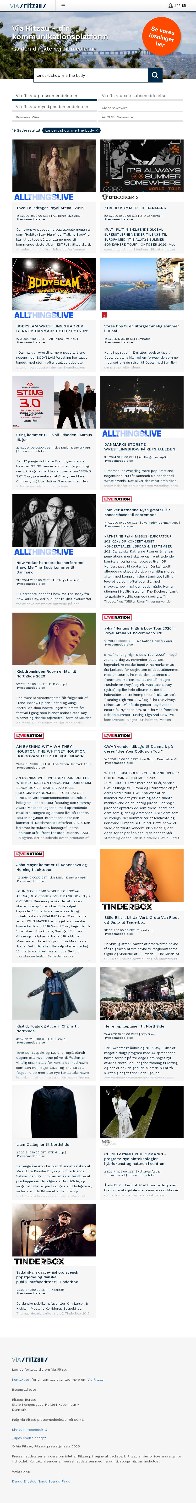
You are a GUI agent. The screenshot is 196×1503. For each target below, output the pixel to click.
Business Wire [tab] (27, 117)
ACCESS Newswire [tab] (117, 117)
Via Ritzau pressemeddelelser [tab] (46, 95)
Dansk (17, 1481)
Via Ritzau (95, 1379)
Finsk (65, 1481)
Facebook (35, 1429)
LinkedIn (18, 1429)
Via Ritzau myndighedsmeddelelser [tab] (52, 106)
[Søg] (155, 75)
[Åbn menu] (63, 5)
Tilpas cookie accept (29, 1438)
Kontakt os (21, 1379)
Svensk (54, 1481)
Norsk (42, 1481)
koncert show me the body (69, 130)
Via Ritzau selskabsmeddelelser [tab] (135, 95)
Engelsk (29, 1481)
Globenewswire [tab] (114, 108)
